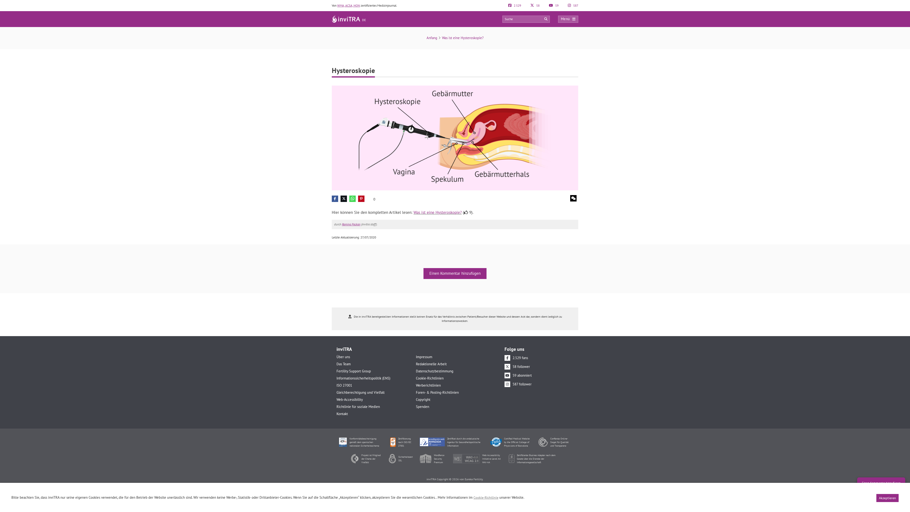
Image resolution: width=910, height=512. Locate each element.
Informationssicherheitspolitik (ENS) (363, 378)
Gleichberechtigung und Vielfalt (361, 392)
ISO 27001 (344, 385)
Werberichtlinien (428, 385)
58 (538, 6)
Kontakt (342, 414)
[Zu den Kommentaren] (573, 198)
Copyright (423, 399)
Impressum (424, 357)
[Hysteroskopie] (455, 138)
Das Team (344, 364)
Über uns (343, 357)
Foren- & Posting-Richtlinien (437, 392)
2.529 (517, 6)
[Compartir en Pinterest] (361, 199)
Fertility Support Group (354, 371)
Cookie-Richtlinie (485, 497)
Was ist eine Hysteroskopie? (463, 38)
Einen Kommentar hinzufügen (455, 273)
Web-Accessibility (350, 399)
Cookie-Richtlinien (430, 378)
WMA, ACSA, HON (348, 6)
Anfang (432, 38)
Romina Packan (351, 224)
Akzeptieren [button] (887, 498)
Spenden (422, 406)
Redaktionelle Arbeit (431, 364)
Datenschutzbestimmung (434, 371)
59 (557, 6)
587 (575, 6)
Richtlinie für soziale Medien (358, 406)
